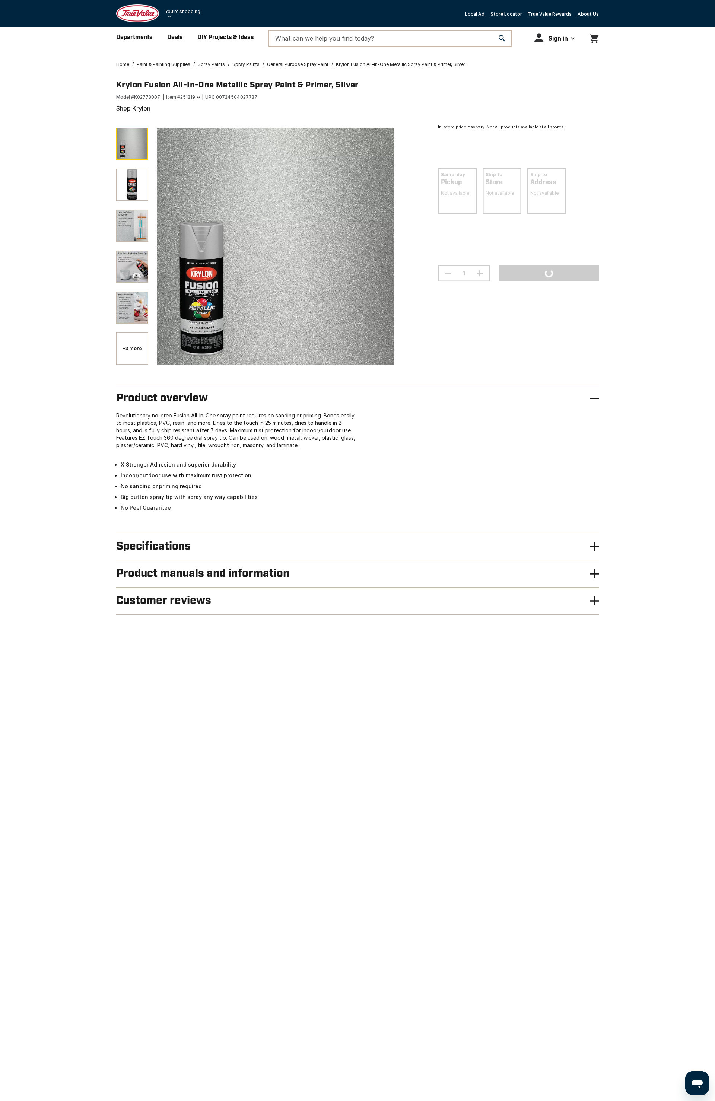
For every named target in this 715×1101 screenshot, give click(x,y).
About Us (588, 14)
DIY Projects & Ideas (225, 37)
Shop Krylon (133, 108)
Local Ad (474, 14)
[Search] (502, 38)
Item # (180, 97)
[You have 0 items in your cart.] (594, 37)
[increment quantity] (479, 273)
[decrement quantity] (448, 273)
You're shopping (182, 11)
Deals (174, 37)
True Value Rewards (550, 14)
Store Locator (506, 14)
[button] (554, 37)
